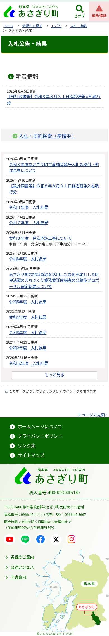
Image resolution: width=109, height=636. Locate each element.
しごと (56, 26)
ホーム (8, 26)
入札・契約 (78, 26)
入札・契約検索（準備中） (47, 136)
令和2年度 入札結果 (27, 348)
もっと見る (54, 375)
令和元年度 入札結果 (28, 363)
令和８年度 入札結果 (28, 207)
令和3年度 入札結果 (27, 332)
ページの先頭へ (95, 415)
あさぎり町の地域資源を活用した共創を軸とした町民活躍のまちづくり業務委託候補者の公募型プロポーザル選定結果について (54, 280)
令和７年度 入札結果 (28, 223)
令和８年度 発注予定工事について (40, 238)
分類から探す (32, 26)
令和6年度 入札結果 (27, 259)
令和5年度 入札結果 (27, 302)
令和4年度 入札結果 (27, 317)
